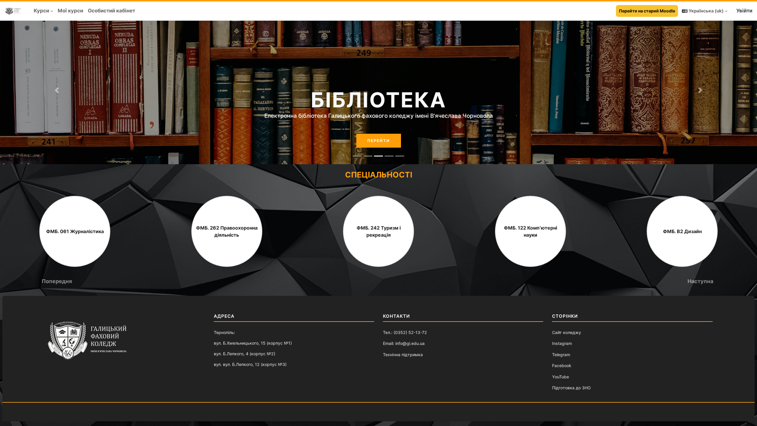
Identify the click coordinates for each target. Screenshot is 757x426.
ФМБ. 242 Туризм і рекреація (379, 231)
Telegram (561, 354)
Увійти (744, 11)
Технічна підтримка (403, 354)
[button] (704, 11)
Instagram (562, 343)
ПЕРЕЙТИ (378, 140)
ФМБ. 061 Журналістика (75, 231)
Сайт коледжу (566, 332)
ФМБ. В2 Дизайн (682, 231)
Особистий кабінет (111, 11)
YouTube (560, 376)
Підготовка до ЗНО (571, 387)
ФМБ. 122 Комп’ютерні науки (530, 231)
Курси (41, 11)
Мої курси (70, 11)
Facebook (561, 365)
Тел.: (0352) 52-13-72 (405, 332)
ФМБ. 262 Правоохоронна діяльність (227, 231)
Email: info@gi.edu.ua (404, 343)
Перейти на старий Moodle (647, 10)
